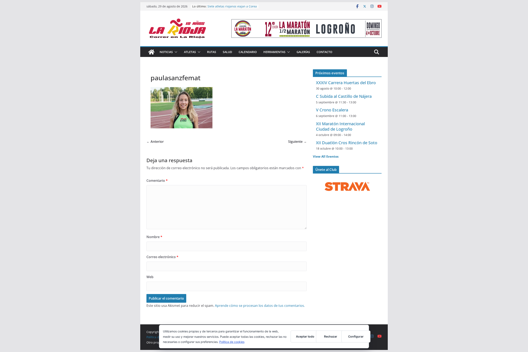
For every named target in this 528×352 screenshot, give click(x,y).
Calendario (248, 52)
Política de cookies (231, 342)
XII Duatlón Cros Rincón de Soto (346, 142)
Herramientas (274, 52)
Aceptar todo (305, 336)
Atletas (190, 52)
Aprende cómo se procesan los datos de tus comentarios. (260, 305)
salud (227, 52)
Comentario (157, 180)
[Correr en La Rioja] (151, 52)
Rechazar (330, 336)
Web (149, 277)
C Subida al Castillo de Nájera (344, 96)
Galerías (303, 52)
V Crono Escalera (332, 110)
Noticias (166, 52)
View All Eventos (325, 156)
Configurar (356, 336)
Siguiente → (297, 141)
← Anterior (155, 141)
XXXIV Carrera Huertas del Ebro (346, 82)
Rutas (211, 52)
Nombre (154, 237)
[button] (175, 52)
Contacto (324, 52)
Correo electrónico (162, 257)
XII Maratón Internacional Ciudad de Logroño (340, 126)
